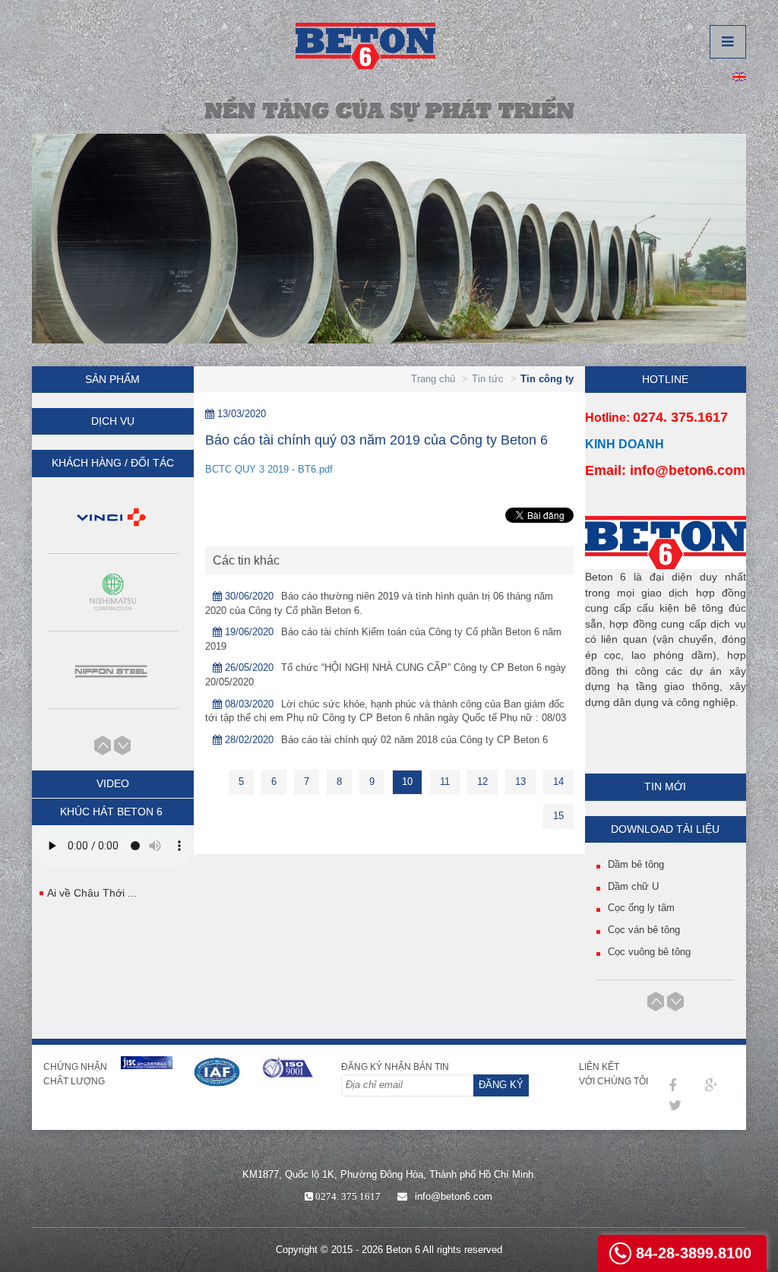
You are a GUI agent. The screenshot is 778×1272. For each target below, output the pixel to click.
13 (520, 781)
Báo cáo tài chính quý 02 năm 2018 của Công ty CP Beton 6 (414, 739)
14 (558, 781)
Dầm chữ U (633, 886)
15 (558, 815)
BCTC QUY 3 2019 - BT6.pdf (269, 469)
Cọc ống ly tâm (641, 907)
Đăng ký (501, 1084)
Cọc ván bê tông (644, 929)
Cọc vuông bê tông (649, 951)
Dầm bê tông (636, 864)
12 (482, 781)
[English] (739, 75)
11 (445, 781)
